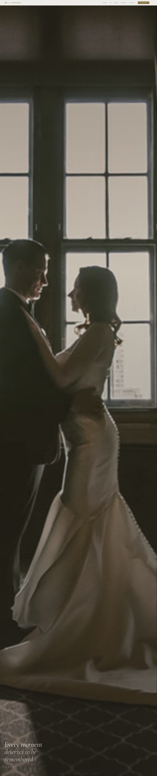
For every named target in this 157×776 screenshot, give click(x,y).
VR (110, 2)
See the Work (9, 766)
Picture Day (143, 2)
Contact (132, 2)
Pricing (123, 2)
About (116, 2)
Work (104, 2)
